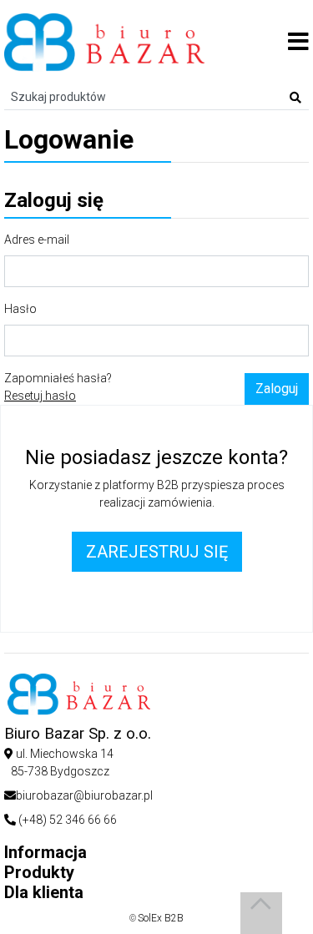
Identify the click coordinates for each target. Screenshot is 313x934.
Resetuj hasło (40, 395)
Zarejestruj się (157, 552)
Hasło (20, 309)
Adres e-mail (36, 239)
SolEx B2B (161, 918)
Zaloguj (276, 388)
